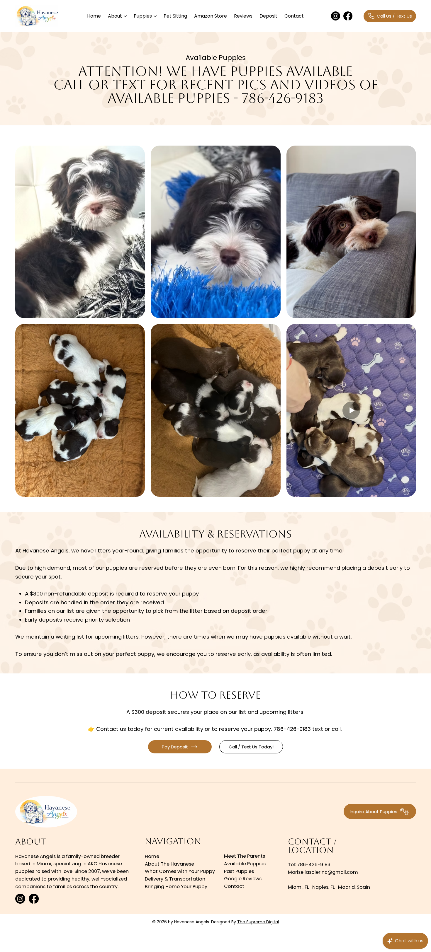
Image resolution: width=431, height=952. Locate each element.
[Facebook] (347, 16)
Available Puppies (245, 863)
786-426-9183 (313, 864)
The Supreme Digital (258, 922)
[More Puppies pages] (155, 16)
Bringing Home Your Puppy (176, 886)
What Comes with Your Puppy (180, 871)
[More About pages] (125, 16)
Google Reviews (243, 878)
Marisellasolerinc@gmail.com (323, 872)
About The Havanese (169, 864)
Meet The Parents (244, 856)
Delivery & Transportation (175, 879)
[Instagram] (335, 16)
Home (152, 856)
